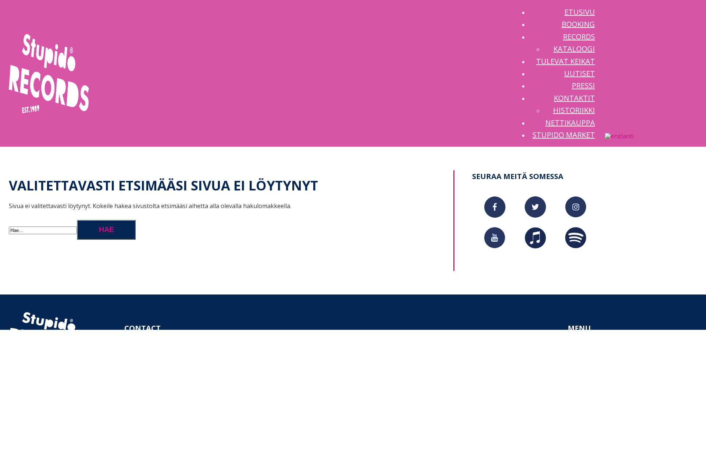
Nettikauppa (602, 436)
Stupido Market (608, 446)
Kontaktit (599, 417)
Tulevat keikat (606, 387)
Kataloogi (613, 378)
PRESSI (592, 407)
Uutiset (595, 397)
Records (595, 368)
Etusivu (594, 348)
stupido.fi (172, 368)
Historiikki (614, 426)
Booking (596, 358)
